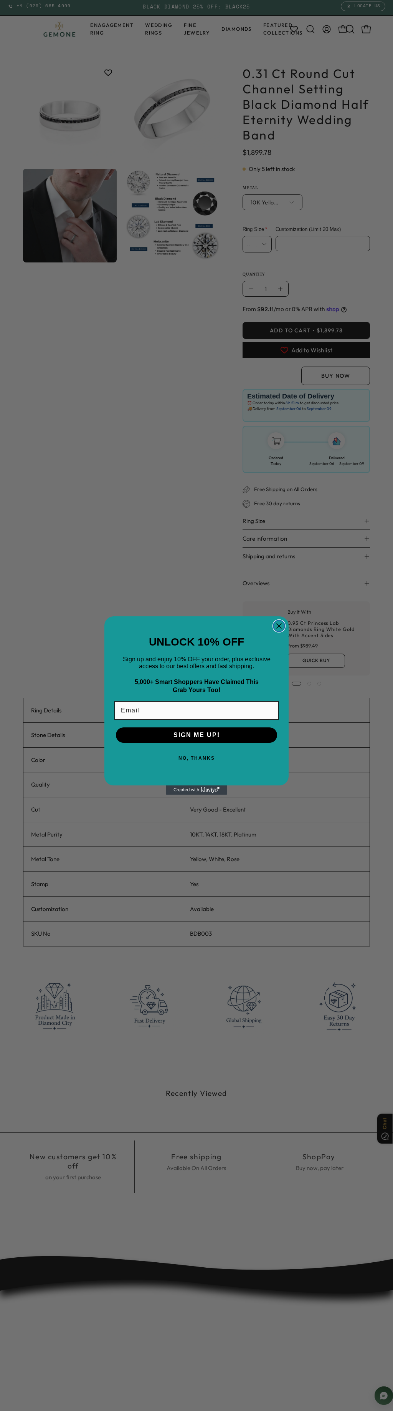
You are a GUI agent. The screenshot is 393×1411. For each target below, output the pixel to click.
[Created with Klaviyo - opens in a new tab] (196, 790)
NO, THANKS (196, 758)
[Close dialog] (279, 626)
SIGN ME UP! (196, 735)
